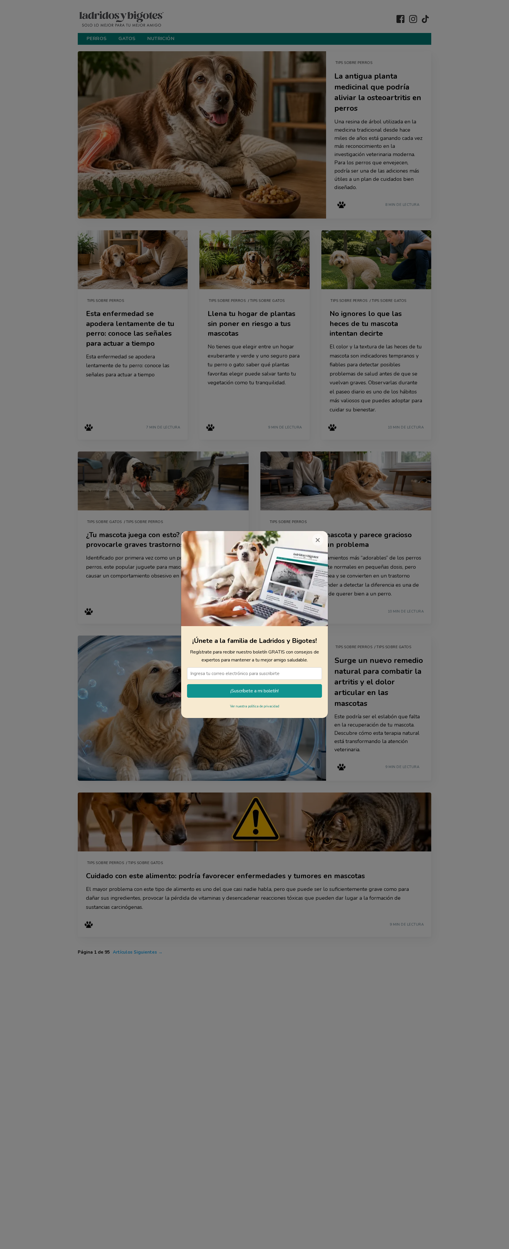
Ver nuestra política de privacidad (254, 706)
